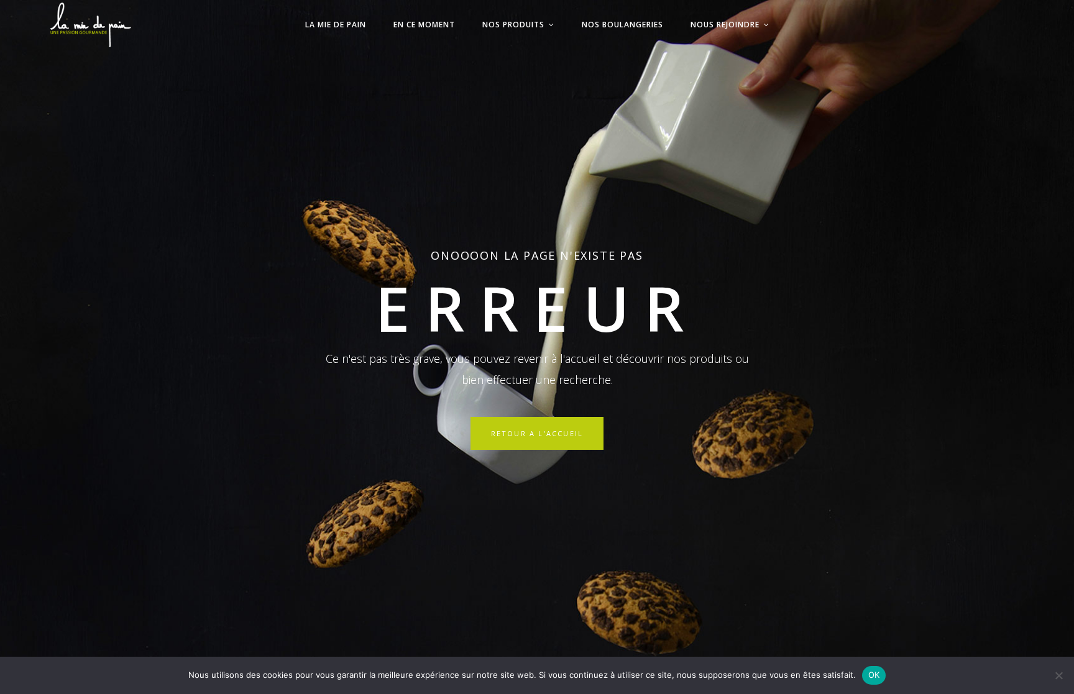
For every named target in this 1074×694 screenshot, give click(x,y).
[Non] (1058, 675)
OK (874, 675)
